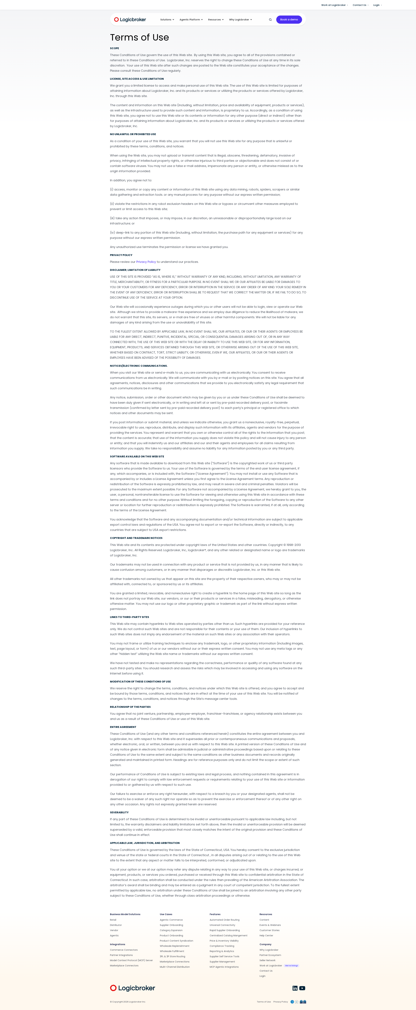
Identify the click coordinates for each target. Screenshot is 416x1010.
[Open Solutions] (173, 19)
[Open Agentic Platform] (202, 19)
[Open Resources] (223, 19)
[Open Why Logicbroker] (251, 19)
